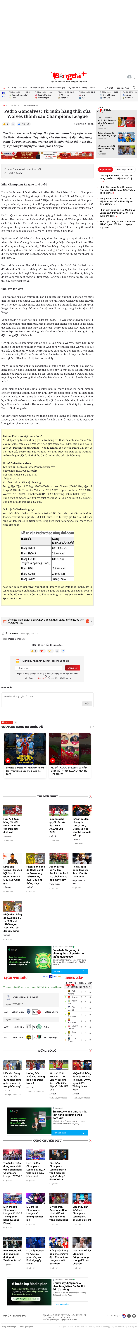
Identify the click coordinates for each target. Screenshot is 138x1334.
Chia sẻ (25, 124)
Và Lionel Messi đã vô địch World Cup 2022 (106, 148)
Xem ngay (58, 971)
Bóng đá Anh (123, 88)
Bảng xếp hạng (74, 978)
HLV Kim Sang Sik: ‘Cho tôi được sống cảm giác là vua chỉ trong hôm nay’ (12, 1080)
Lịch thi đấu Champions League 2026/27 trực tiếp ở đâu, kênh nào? (35, 1169)
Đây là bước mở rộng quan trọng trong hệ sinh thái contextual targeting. (69, 1122)
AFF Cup (12, 88)
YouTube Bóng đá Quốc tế (22, 727)
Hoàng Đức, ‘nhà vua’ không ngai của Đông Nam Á (35, 1078)
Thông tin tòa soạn (8, 1327)
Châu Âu (12, 105)
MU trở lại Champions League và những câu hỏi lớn (34, 1213)
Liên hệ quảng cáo (26, 1327)
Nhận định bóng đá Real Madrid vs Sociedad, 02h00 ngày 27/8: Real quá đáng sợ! (117, 212)
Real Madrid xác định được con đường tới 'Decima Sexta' (12, 1255)
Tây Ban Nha (74, 88)
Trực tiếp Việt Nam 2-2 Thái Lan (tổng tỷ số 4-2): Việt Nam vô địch (117, 178)
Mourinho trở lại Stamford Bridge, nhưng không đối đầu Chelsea (82, 1257)
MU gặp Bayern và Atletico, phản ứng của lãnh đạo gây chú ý (35, 1257)
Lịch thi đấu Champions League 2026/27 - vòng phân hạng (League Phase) (12, 1215)
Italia (92, 88)
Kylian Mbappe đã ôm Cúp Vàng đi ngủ (107, 134)
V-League (7, 836)
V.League (7, 987)
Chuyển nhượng (37, 88)
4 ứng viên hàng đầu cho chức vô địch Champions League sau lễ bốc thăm (58, 1257)
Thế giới (76, 840)
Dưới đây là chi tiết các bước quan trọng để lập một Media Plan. (69, 1294)
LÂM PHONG (12, 633)
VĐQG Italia (54, 884)
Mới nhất (109, 88)
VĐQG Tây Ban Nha (79, 882)
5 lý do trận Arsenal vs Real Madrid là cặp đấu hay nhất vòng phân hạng (58, 1213)
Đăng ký (72, 667)
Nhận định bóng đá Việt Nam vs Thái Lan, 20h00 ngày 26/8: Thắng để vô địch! (82, 1081)
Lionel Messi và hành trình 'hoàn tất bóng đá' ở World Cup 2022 (107, 122)
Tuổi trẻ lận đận (15, 173)
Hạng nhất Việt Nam (40, 987)
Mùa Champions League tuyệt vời (24, 169)
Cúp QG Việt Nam (21, 987)
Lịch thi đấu (16, 977)
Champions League (56, 88)
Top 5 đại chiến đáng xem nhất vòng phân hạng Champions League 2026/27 (12, 1169)
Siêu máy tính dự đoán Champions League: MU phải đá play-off (82, 1213)
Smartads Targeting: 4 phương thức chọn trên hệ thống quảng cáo (68, 953)
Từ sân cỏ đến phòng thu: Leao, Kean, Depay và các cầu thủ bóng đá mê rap (82, 827)
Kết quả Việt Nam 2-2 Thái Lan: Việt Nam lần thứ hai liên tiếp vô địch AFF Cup (58, 1081)
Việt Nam (23, 88)
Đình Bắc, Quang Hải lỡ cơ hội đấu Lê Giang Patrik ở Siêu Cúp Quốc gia (12, 874)
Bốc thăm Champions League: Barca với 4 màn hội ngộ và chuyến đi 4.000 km (57, 1171)
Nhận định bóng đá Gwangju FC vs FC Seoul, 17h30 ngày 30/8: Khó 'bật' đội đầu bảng (12, 922)
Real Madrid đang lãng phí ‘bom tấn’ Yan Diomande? (81, 871)
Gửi (87, 703)
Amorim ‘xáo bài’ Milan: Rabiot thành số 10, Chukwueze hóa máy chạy (58, 873)
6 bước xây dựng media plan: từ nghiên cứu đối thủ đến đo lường (69, 1286)
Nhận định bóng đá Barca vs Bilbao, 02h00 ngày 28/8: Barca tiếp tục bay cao (118, 224)
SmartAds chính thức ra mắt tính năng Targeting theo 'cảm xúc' (70, 1115)
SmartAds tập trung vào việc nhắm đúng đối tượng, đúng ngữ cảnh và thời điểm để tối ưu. (69, 962)
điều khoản (42, 678)
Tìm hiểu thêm (60, 1133)
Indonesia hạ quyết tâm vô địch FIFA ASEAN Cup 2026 (57, 825)
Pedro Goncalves (16, 639)
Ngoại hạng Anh (58, 987)
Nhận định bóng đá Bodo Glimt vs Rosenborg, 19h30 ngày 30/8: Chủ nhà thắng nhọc (35, 874)
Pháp (84, 88)
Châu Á (52, 836)
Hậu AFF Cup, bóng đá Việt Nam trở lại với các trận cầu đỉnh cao (11, 825)
